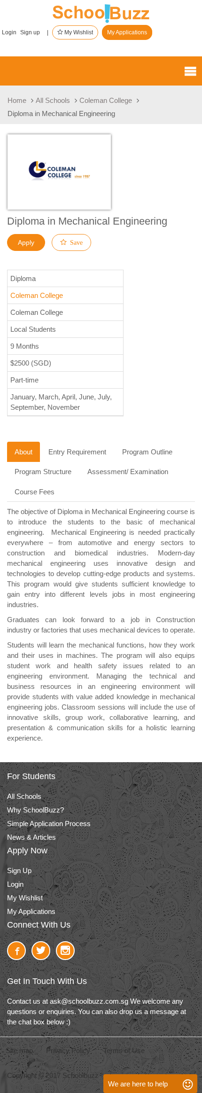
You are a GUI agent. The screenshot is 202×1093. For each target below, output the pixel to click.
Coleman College (105, 100)
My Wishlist (78, 32)
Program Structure (43, 472)
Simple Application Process (49, 824)
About (23, 452)
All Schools (53, 100)
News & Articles (31, 837)
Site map (19, 1050)
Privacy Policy (68, 1050)
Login (9, 32)
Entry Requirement (77, 452)
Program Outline (147, 452)
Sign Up (19, 870)
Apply (26, 242)
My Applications (127, 32)
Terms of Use (124, 1050)
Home (17, 100)
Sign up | (34, 32)
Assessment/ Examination (127, 472)
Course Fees (34, 492)
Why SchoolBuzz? (35, 810)
